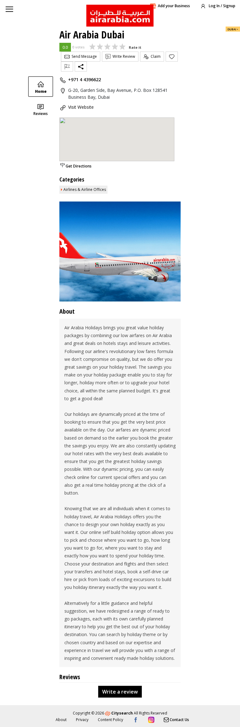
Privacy (82, 719)
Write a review (120, 691)
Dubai (232, 29)
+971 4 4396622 (84, 79)
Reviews (40, 113)
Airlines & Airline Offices (84, 189)
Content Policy (110, 719)
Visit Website (81, 107)
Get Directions (79, 166)
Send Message (83, 56)
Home (41, 91)
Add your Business (174, 5)
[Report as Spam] (67, 67)
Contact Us (179, 719)
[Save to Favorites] (172, 57)
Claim (155, 56)
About (61, 719)
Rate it (135, 47)
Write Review (123, 56)
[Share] (81, 67)
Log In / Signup (221, 5)
